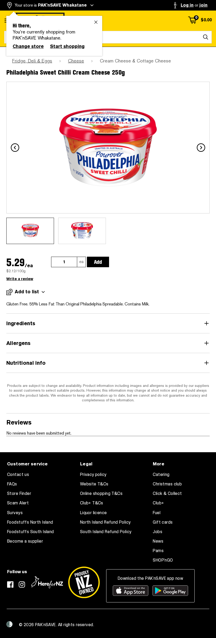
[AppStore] (130, 590)
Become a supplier (25, 541)
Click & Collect (167, 493)
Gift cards (163, 522)
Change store (28, 46)
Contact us (18, 475)
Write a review (19, 279)
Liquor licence (93, 513)
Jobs (157, 532)
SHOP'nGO (163, 560)
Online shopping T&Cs (101, 493)
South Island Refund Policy (106, 532)
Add (98, 262)
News (158, 541)
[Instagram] (22, 584)
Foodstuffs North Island (30, 522)
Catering (161, 475)
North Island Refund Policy (105, 522)
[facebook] (10, 584)
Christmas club (167, 484)
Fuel (156, 513)
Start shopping (67, 46)
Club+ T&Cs (91, 503)
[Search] (205, 37)
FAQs (12, 484)
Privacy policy (93, 475)
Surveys (15, 513)
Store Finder (19, 493)
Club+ (158, 503)
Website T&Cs (94, 484)
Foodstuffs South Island (30, 532)
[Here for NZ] (47, 582)
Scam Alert (18, 503)
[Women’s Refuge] (9, 624)
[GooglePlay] (170, 590)
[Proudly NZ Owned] (84, 582)
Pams (158, 551)
